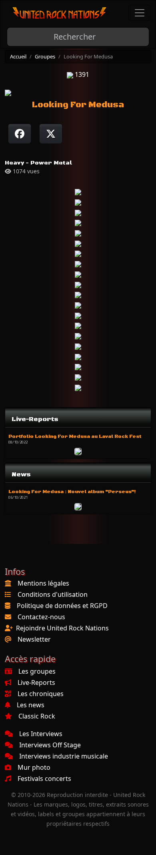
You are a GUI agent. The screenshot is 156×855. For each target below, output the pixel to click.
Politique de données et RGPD (62, 605)
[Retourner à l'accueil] (59, 13)
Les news (30, 704)
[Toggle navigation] (139, 13)
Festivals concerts (44, 778)
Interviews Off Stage (50, 745)
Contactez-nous (41, 616)
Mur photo (34, 767)
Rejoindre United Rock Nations (62, 628)
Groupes (45, 56)
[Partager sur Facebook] (19, 134)
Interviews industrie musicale (63, 756)
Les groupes (37, 671)
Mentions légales (43, 583)
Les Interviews (40, 733)
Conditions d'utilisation (53, 594)
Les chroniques (41, 693)
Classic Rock (36, 716)
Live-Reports (36, 682)
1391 (81, 74)
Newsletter (34, 639)
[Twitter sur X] (50, 134)
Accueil (18, 56)
